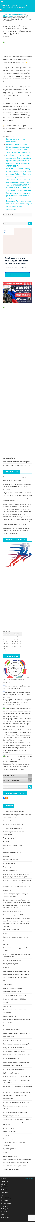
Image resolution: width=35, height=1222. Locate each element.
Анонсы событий (8, 821)
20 (12, 644)
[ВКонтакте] (4, 798)
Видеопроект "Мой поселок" (12, 845)
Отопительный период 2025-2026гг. (15, 995)
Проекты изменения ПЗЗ (11, 1058)
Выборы (6, 856)
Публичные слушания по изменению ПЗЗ (16, 1076)
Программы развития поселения (14, 1051)
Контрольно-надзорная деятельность (16, 937)
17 (4, 644)
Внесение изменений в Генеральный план (17, 849)
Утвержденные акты (10, 1156)
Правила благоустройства (12, 1040)
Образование (7, 981)
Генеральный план (9, 458)
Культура (6, 944)
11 (7, 641)
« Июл (5, 651)
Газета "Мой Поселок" (10, 860)
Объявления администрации (12, 988)
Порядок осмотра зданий (11, 1029)
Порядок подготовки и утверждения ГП (16, 1033)
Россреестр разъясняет (11, 1116)
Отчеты (5, 1003)
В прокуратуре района (10, 838)
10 (4, 641)
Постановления (8, 1037)
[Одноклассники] (6, 798)
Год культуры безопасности (12, 867)
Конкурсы (6, 933)
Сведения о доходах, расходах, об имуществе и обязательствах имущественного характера (17, 1121)
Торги (5, 1152)
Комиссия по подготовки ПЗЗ (13, 915)
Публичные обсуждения (11, 1073)
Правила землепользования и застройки (16, 462)
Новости (21, 14)
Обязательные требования (12, 992)
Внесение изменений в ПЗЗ (12, 852)
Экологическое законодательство (14, 1166)
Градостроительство (10, 870)
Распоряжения (8, 1099)
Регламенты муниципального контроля (16, 1102)
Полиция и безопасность (11, 1026)
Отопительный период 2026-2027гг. (15, 999)
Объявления (7, 16)
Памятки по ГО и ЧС (10, 1016)
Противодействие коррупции (12, 1066)
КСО (4, 941)
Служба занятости (9, 1132)
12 (9, 641)
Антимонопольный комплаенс (13, 828)
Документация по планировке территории (17, 465)
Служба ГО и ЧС (8, 1128)
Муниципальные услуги (10, 964)
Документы (7, 890)
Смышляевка (29, 1178)
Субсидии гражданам (10, 1149)
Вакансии (6, 841)
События (6, 1135)
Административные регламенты (13, 811)
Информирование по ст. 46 (12, 911)
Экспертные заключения (11, 1169)
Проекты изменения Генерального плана (17, 1055)
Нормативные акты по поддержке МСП (16, 971)
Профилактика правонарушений (13, 1069)
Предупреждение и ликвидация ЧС (14, 1048)
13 (12, 641)
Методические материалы (12, 960)
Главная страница (10, 14)
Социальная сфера (9, 1139)
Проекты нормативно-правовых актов (16, 1062)
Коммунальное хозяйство (11, 930)
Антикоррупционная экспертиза (13, 824)
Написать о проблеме (17, 275)
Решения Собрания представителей (15, 1112)
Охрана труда (7, 1006)
